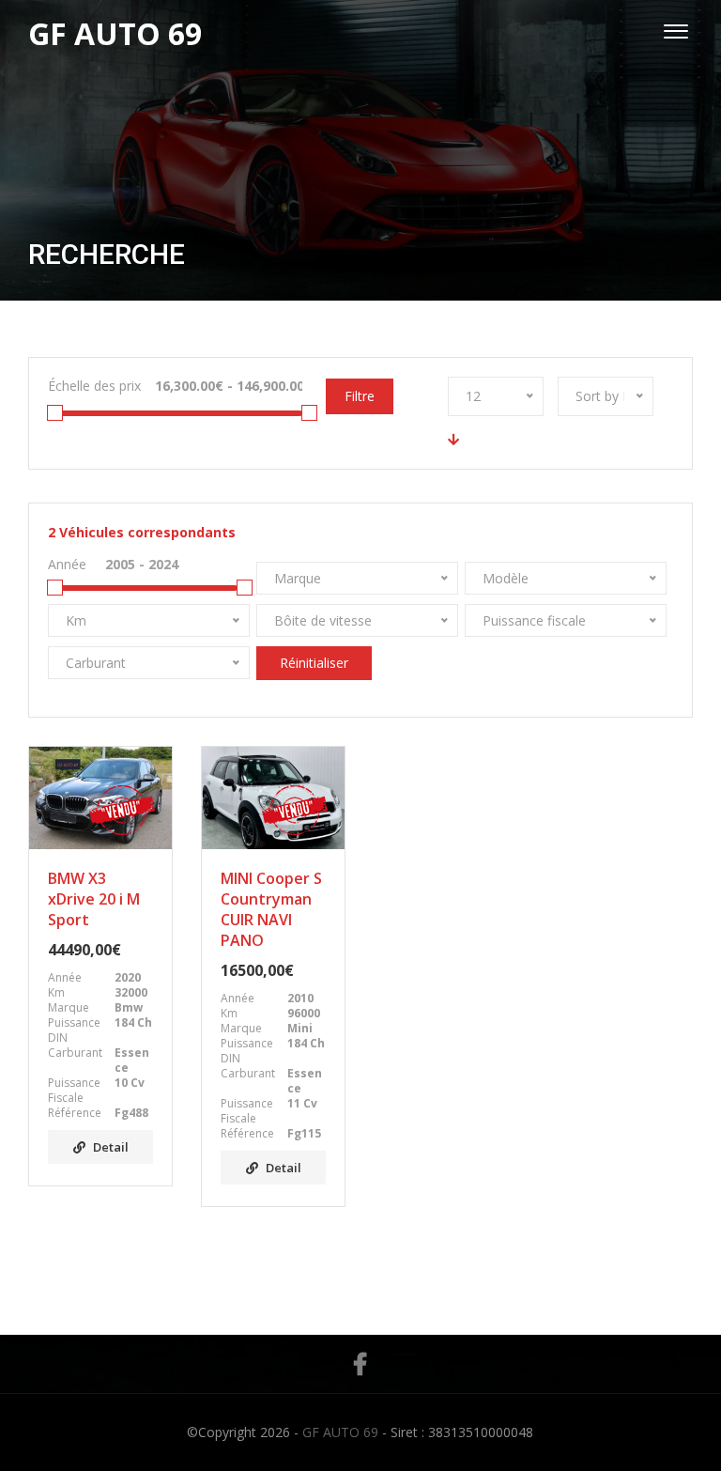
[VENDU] (100, 798)
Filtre (360, 396)
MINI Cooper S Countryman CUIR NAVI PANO (271, 909)
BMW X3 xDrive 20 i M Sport (94, 899)
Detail (111, 1146)
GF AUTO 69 (340, 1432)
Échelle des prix (94, 386)
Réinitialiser (314, 663)
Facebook (360, 1364)
